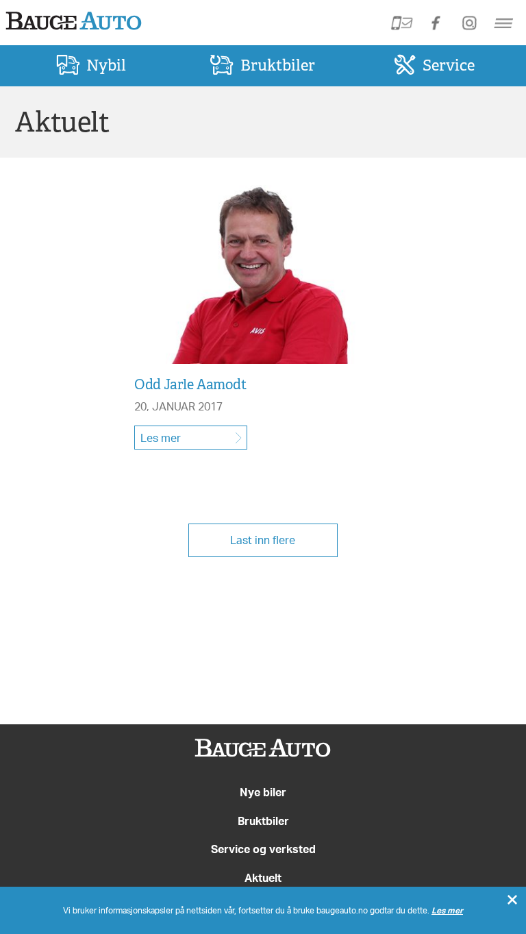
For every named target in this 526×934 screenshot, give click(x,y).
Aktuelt (263, 878)
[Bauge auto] (263, 751)
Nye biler (263, 792)
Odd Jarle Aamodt (190, 384)
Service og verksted (263, 849)
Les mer (160, 438)
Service (449, 65)
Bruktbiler (277, 65)
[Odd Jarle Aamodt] (249, 361)
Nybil (106, 65)
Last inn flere (262, 540)
